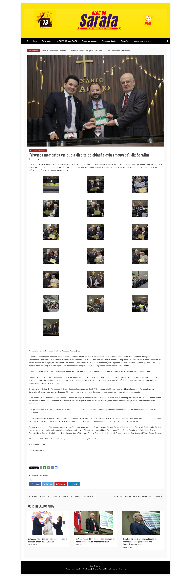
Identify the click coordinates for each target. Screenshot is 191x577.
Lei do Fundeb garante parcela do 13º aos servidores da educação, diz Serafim (62, 496)
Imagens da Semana (141, 41)
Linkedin (74, 484)
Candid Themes (119, 569)
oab (41, 475)
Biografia (124, 41)
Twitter (49, 484)
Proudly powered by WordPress (78, 569)
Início (35, 41)
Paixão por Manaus (89, 41)
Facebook (36, 484)
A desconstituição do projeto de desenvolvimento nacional (137, 496)
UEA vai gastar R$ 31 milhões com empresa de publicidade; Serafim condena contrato (95, 540)
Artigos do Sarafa (109, 41)
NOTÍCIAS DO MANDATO (66, 41)
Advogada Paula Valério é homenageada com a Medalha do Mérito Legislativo (47, 540)
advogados (35, 475)
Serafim (45, 475)
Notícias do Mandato (38, 150)
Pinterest (61, 484)
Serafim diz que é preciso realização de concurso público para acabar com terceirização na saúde (140, 541)
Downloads (46, 41)
